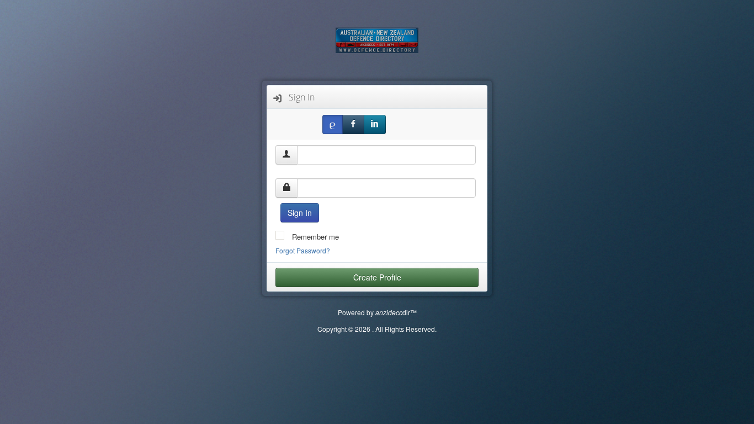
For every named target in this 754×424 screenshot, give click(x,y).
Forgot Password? (302, 250)
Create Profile (377, 277)
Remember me (314, 236)
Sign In (300, 212)
